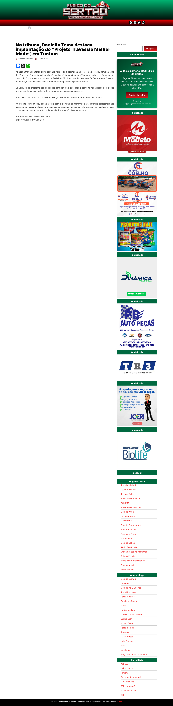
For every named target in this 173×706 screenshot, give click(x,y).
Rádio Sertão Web (129, 547)
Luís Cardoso (127, 636)
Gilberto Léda (127, 569)
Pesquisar (121, 44)
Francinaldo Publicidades (133, 560)
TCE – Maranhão (129, 690)
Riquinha (125, 632)
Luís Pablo (126, 650)
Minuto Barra (127, 623)
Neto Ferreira (127, 641)
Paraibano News (128, 534)
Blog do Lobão (128, 543)
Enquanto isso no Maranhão (134, 551)
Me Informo (126, 520)
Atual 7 (124, 645)
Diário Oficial (127, 668)
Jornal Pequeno (128, 592)
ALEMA (124, 664)
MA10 (123, 605)
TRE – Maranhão (128, 686)
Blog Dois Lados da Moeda (134, 654)
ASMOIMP (125, 503)
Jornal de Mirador (129, 485)
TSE (122, 695)
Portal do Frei (127, 627)
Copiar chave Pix (137, 95)
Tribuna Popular (128, 556)
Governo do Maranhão (131, 677)
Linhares (125, 583)
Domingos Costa (129, 601)
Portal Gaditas (127, 596)
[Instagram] (135, 22)
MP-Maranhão (127, 681)
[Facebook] (131, 22)
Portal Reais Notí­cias (131, 507)
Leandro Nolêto (128, 489)
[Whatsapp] (143, 22)
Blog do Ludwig (128, 579)
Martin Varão (127, 538)
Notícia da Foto (128, 610)
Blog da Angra (127, 512)
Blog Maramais (128, 565)
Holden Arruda (128, 516)
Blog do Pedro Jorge (131, 525)
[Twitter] (139, 22)
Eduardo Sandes (128, 529)
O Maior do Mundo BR (131, 614)
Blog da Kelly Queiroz (131, 587)
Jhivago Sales (127, 494)
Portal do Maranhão (130, 498)
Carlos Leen (126, 619)
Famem (124, 672)
